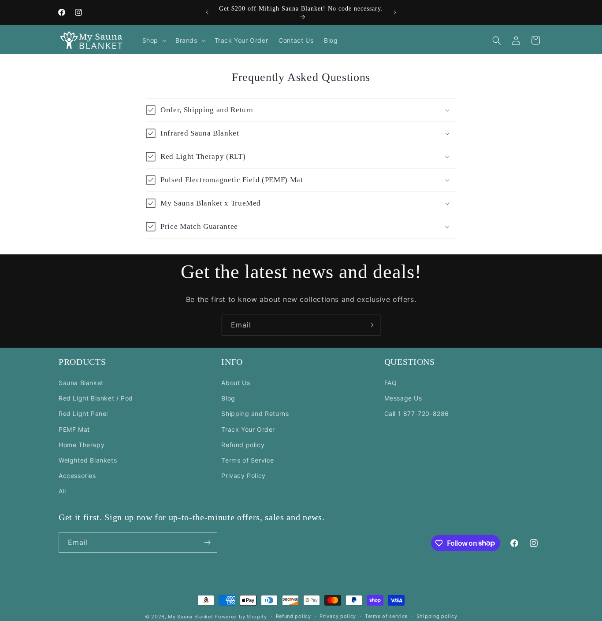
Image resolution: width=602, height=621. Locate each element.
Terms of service (386, 616)
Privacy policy (338, 616)
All (62, 491)
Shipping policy (436, 616)
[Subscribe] (370, 325)
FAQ (390, 382)
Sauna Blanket (81, 382)
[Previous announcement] (207, 12)
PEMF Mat (74, 429)
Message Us (403, 398)
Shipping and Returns (255, 413)
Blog (228, 398)
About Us (235, 382)
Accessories (77, 475)
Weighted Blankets (88, 460)
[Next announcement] (395, 12)
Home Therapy (81, 444)
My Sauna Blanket (190, 617)
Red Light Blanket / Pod (96, 398)
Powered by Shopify (241, 617)
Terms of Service (247, 460)
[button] (153, 40)
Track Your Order (248, 429)
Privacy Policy (243, 475)
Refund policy (242, 444)
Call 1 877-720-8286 (416, 413)
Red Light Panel (83, 413)
